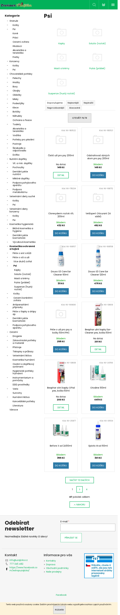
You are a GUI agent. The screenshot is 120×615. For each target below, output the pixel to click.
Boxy (15, 86)
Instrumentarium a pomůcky (23, 379)
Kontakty (51, 560)
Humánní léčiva (21, 397)
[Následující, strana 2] (79, 489)
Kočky (16, 25)
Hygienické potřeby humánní (23, 372)
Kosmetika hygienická (21, 224)
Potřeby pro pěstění (23, 139)
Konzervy (14, 61)
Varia (15, 388)
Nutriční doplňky (18, 159)
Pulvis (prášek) (22, 282)
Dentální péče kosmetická (20, 237)
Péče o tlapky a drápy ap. (24, 313)
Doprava (50, 564)
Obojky (16, 90)
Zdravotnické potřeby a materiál (24, 342)
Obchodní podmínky (57, 568)
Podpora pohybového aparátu (24, 184)
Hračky (16, 82)
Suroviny (17, 392)
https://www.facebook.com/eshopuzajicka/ (23, 569)
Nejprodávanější (55, 107)
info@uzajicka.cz (19, 560)
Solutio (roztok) (22, 274)
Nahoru (80, 504)
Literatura (18, 405)
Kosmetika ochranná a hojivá (22, 247)
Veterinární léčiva (22, 355)
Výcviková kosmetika (24, 242)
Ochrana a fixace (22, 120)
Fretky (16, 57)
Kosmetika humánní (24, 359)
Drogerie (17, 336)
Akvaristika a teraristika (19, 51)
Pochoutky (18, 167)
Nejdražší (88, 102)
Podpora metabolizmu (20, 191)
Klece (16, 107)
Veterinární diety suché (22, 196)
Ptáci (15, 37)
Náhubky (17, 115)
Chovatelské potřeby (21, 73)
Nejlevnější (73, 102)
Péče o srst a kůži (22, 253)
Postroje (17, 143)
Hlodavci (17, 46)
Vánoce (14, 409)
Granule (14, 20)
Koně (15, 33)
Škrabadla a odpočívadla (19, 149)
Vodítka (17, 135)
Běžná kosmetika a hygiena (23, 230)
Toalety (17, 124)
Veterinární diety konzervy (19, 210)
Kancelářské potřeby (24, 401)
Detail (61, 175)
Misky (15, 99)
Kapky (17, 270)
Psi (14, 29)
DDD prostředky (21, 384)
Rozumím (59, 609)
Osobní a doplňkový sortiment (23, 365)
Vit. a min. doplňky (22, 163)
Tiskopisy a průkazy (23, 351)
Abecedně (74, 107)
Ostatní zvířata (21, 41)
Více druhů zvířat (22, 261)
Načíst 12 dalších (80, 480)
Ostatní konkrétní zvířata (22, 299)
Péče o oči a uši (21, 257)
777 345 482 (16, 563)
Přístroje (17, 347)
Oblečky (17, 94)
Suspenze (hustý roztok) (23, 288)
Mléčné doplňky (21, 178)
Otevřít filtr (79, 118)
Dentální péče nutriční (20, 173)
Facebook (61, 594)
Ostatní (14, 332)
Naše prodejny (54, 571)
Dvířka (16, 154)
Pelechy (17, 78)
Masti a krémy (22, 278)
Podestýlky (18, 103)
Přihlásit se (71, 537)
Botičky (16, 111)
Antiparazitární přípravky (21, 306)
